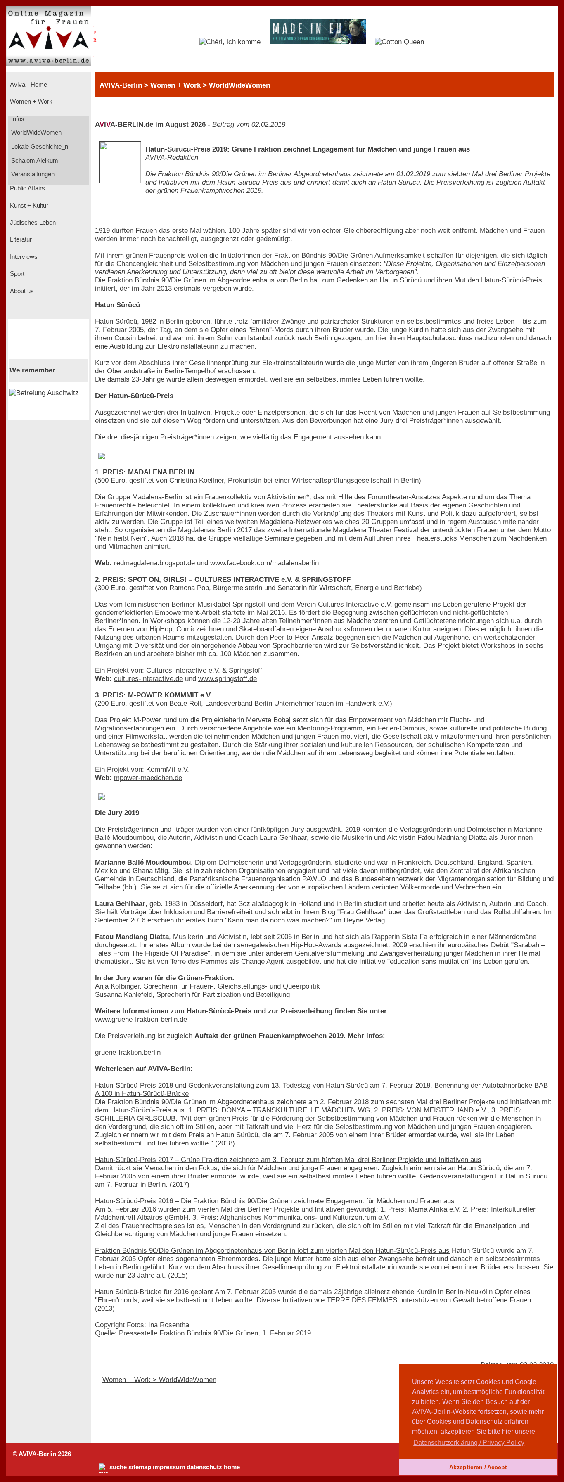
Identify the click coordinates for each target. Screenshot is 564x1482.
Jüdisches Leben (32, 222)
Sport (16, 273)
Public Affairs (26, 188)
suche (118, 1467)
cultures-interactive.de (148, 679)
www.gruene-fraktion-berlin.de (141, 1019)
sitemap (139, 1467)
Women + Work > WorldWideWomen (159, 1380)
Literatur (20, 239)
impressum (169, 1467)
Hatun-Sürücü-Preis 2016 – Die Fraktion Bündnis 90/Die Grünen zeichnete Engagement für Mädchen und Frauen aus (275, 1201)
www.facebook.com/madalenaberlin (264, 563)
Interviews (23, 257)
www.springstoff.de (227, 679)
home (232, 1467)
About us (21, 291)
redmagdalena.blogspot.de (155, 563)
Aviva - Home (27, 84)
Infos (16, 119)
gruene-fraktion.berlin (128, 1052)
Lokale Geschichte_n (38, 146)
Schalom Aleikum (33, 160)
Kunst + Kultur (28, 205)
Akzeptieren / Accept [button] (478, 1467)
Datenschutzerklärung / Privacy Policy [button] (468, 1442)
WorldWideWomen (35, 132)
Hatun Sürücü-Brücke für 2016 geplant (154, 1292)
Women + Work (30, 101)
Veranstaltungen (32, 174)
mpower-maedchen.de (148, 778)
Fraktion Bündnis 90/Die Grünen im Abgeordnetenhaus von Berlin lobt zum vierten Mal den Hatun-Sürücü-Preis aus (272, 1250)
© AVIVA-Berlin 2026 (42, 1454)
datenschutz (204, 1467)
